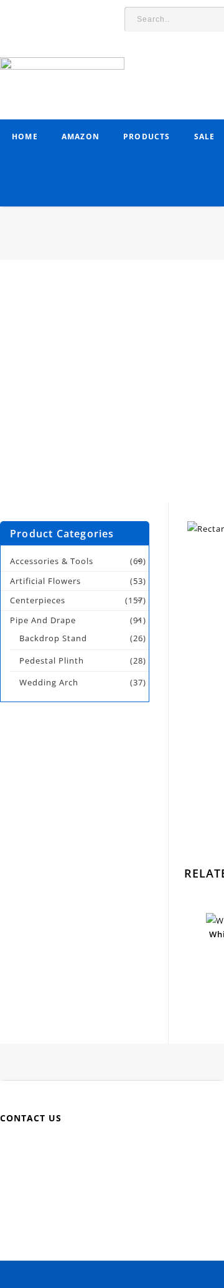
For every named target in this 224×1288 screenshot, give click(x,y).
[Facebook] (48, 1147)
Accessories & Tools (51, 561)
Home (25, 136)
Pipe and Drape (43, 620)
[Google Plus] (160, 1147)
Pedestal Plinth (51, 660)
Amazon (81, 136)
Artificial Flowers (45, 580)
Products (146, 136)
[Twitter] (76, 1147)
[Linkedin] (104, 1147)
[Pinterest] (132, 1147)
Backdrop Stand (53, 638)
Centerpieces (37, 600)
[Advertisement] (112, 391)
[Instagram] (188, 1147)
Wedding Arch (48, 682)
